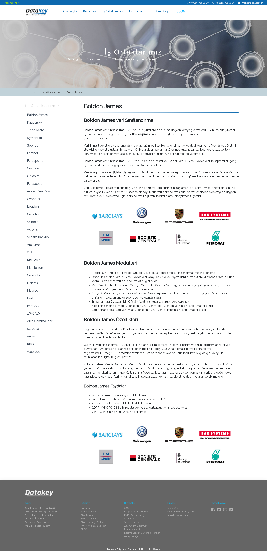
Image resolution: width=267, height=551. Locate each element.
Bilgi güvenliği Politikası (93, 522)
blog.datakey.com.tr (177, 515)
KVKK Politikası (89, 518)
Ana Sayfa (69, 11)
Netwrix (32, 283)
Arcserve (33, 245)
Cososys (33, 168)
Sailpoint (33, 222)
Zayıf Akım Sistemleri (135, 525)
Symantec (34, 138)
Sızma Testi (130, 518)
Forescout (34, 183)
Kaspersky (34, 122)
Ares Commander (39, 321)
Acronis (32, 229)
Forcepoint (35, 161)
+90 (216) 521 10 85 (224, 2)
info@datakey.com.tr (252, 2)
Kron (30, 344)
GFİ (29, 252)
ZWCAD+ (33, 313)
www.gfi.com (174, 508)
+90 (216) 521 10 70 (199, 2)
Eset (30, 298)
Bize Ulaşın (162, 11)
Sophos (32, 145)
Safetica (33, 329)
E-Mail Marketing (133, 529)
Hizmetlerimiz (139, 11)
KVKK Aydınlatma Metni (94, 525)
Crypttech (34, 214)
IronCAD (33, 306)
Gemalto (33, 176)
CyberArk (33, 199)
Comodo (33, 275)
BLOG (180, 11)
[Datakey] (36, 12)
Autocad (33, 336)
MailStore (34, 260)
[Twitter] (219, 509)
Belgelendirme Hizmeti (136, 511)
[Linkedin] (231, 509)
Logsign (33, 206)
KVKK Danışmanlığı (134, 515)
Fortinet (32, 153)
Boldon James (37, 115)
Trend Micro (35, 130)
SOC (126, 508)
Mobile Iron (35, 268)
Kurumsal (90, 11)
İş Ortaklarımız (113, 11)
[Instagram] (225, 509)
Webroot (33, 352)
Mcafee (32, 290)
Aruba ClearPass (39, 191)
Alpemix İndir (12, 2)
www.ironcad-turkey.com (180, 511)
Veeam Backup (38, 237)
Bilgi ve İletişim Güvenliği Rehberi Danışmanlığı (142, 534)
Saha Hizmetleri (132, 522)
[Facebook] (213, 509)
